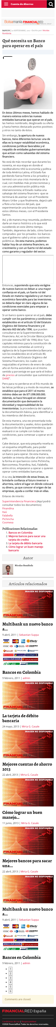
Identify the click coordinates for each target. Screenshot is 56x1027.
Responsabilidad (29, 1021)
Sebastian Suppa (29, 634)
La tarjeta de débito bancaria (25, 543)
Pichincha (8, 519)
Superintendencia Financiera (19, 501)
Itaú (4, 512)
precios (10, 375)
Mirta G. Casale (30, 726)
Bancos (6, 30)
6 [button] (10, 991)
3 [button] (10, 978)
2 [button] (10, 973)
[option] (28, 659)
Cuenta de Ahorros (22, 4)
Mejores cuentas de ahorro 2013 (27, 766)
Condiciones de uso (11, 1021)
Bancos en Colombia (21, 532)
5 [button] (10, 986)
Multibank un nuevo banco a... (27, 626)
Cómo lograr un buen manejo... (22, 814)
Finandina (8, 508)
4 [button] (10, 982)
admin (26, 678)
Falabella (7, 515)
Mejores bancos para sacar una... (27, 863)
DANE (5, 378)
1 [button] (10, 969)
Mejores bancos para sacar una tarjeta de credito (27, 537)
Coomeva (7, 522)
